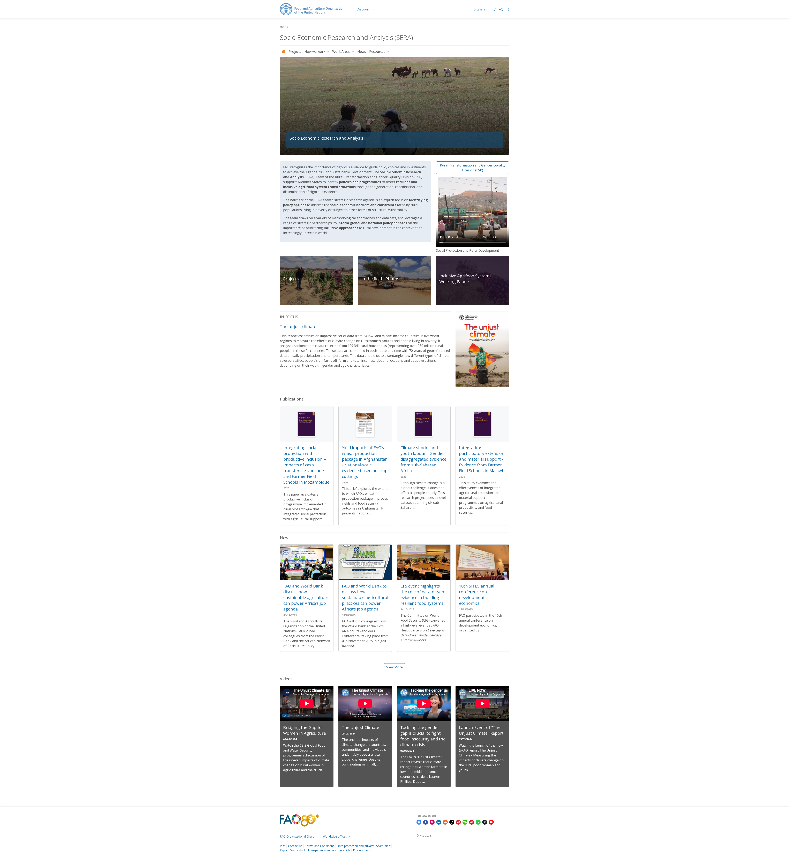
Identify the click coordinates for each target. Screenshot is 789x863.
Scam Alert (383, 846)
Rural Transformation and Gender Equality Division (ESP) (472, 167)
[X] (484, 822)
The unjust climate (298, 326)
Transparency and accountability (329, 850)
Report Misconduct (292, 850)
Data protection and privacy (355, 846)
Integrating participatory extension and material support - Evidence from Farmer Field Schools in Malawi (481, 459)
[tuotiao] (458, 822)
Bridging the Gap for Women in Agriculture (304, 730)
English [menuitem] (479, 9)
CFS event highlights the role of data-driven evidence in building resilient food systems (422, 594)
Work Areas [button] (341, 51)
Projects (295, 51)
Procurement (361, 850)
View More (394, 667)
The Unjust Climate (360, 727)
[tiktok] (451, 822)
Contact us (295, 846)
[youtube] (491, 822)
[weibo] (471, 822)
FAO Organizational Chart (297, 836)
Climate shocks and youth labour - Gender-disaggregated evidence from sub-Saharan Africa (423, 459)
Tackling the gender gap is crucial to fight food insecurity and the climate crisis (422, 736)
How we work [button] (315, 51)
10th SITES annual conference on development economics (476, 594)
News (361, 51)
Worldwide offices (335, 836)
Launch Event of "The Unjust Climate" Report (481, 730)
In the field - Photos (380, 278)
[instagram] (432, 822)
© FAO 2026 (423, 835)
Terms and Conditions (319, 846)
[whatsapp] (478, 822)
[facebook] (425, 822)
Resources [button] (377, 51)
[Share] (499, 9)
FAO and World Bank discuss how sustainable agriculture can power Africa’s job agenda (306, 597)
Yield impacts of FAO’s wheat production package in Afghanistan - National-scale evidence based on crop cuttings (365, 462)
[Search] (506, 9)
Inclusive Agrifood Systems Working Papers (465, 278)
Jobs (283, 846)
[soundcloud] (445, 822)
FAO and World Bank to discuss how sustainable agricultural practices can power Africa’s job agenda (365, 597)
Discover (364, 9)
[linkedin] (438, 822)
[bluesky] (418, 822)
